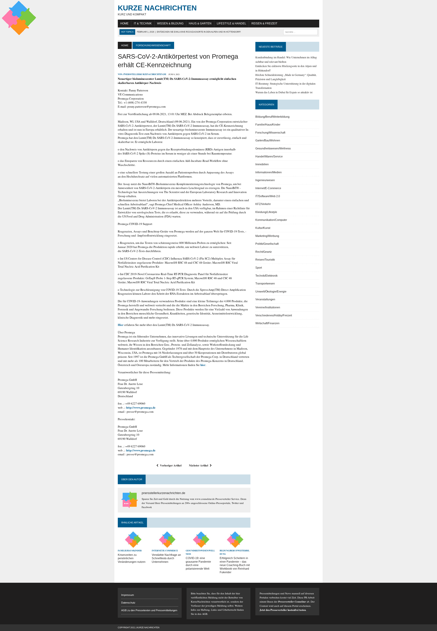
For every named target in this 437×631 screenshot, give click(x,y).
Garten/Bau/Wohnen (267, 140)
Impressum (127, 594)
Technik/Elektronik (266, 275)
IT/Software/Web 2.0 (267, 196)
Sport (258, 267)
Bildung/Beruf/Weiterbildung (272, 116)
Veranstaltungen (265, 299)
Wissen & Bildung (170, 23)
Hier (121, 325)
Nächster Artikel (198, 465)
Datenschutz (128, 602)
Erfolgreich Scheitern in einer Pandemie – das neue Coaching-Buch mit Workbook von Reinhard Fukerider (235, 565)
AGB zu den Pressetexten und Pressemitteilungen (149, 610)
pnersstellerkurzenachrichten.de (144, 74)
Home (124, 23)
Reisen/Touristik (265, 259)
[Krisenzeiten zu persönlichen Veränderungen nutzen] (133, 546)
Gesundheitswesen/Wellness (273, 148)
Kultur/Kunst (262, 227)
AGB (204, 613)
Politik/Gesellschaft (267, 243)
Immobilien (262, 164)
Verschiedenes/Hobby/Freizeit (273, 315)
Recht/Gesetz (263, 251)
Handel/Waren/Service (269, 156)
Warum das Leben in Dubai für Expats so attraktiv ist (283, 92)
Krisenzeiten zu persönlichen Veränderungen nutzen (131, 558)
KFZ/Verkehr (263, 204)
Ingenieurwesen (265, 180)
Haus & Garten (200, 23)
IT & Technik (143, 23)
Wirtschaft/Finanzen (267, 323)
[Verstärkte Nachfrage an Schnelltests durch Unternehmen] (167, 546)
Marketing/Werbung (267, 235)
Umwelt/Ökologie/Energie (270, 291)
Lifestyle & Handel (231, 23)
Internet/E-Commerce (165, 550)
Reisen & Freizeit (264, 23)
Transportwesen (265, 283)
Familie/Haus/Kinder (130, 550)
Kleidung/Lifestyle (266, 212)
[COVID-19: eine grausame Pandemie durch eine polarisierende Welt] (201, 546)
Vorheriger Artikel (170, 465)
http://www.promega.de (141, 407)
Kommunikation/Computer (271, 219)
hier (203, 365)
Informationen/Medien (268, 172)
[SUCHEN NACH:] (300, 31)
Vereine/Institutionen (267, 307)
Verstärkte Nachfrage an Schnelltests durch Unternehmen (166, 558)
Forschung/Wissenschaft (270, 132)
